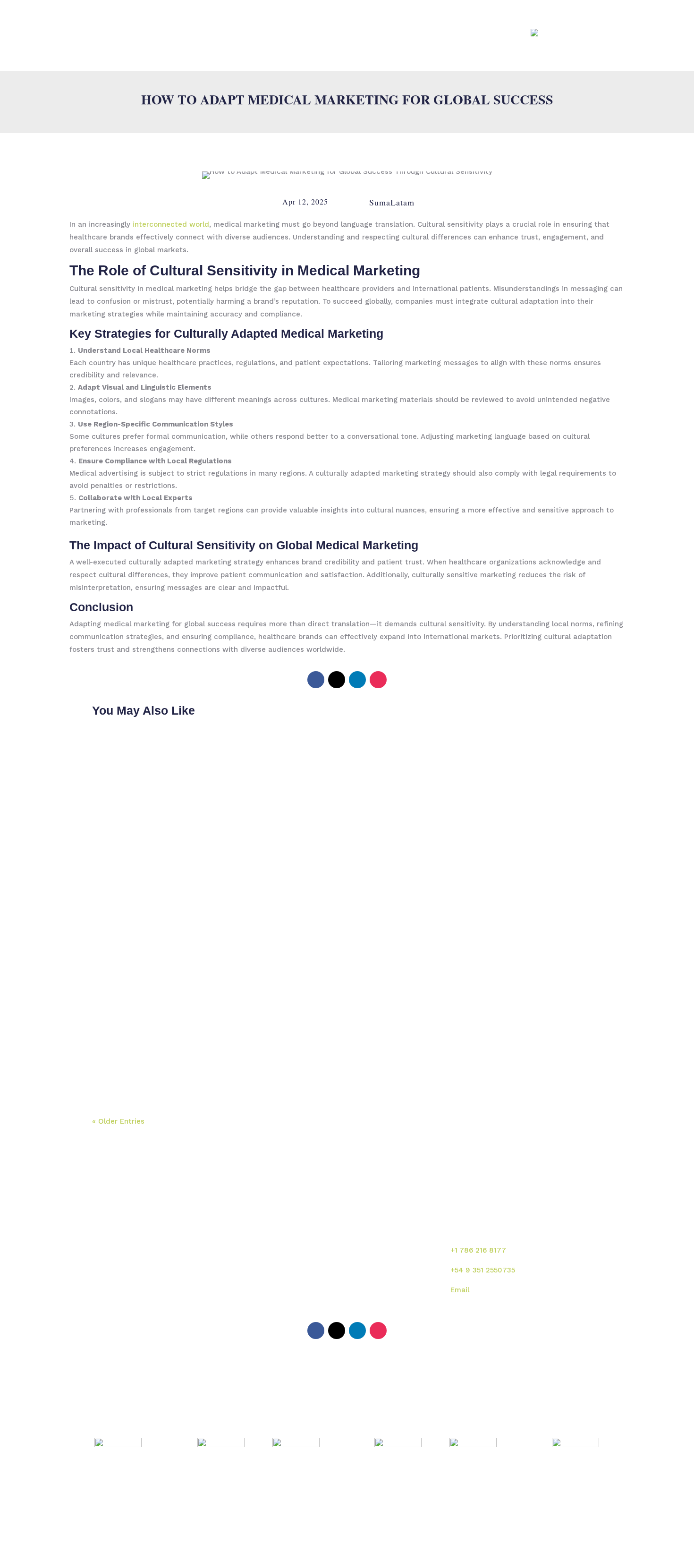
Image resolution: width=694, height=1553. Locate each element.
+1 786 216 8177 (478, 1250)
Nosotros (283, 1259)
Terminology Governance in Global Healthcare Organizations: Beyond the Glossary (300, 957)
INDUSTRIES (387, 32)
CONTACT (482, 32)
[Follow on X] (336, 679)
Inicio (277, 1239)
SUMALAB (248, 32)
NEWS (448, 32)
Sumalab (370, 1239)
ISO (422, 32)
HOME (211, 32)
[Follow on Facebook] (315, 679)
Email (459, 1290)
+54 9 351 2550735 (482, 1270)
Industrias (285, 1280)
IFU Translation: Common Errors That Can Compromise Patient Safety (269, 1052)
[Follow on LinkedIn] (357, 679)
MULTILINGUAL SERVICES (315, 32)
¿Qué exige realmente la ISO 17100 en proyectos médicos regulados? (268, 767)
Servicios (370, 1259)
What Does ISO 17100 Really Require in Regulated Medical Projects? (265, 862)
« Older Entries (118, 1121)
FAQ (514, 32)
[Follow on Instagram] (378, 679)
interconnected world (171, 224)
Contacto (371, 1300)
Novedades (374, 1280)
